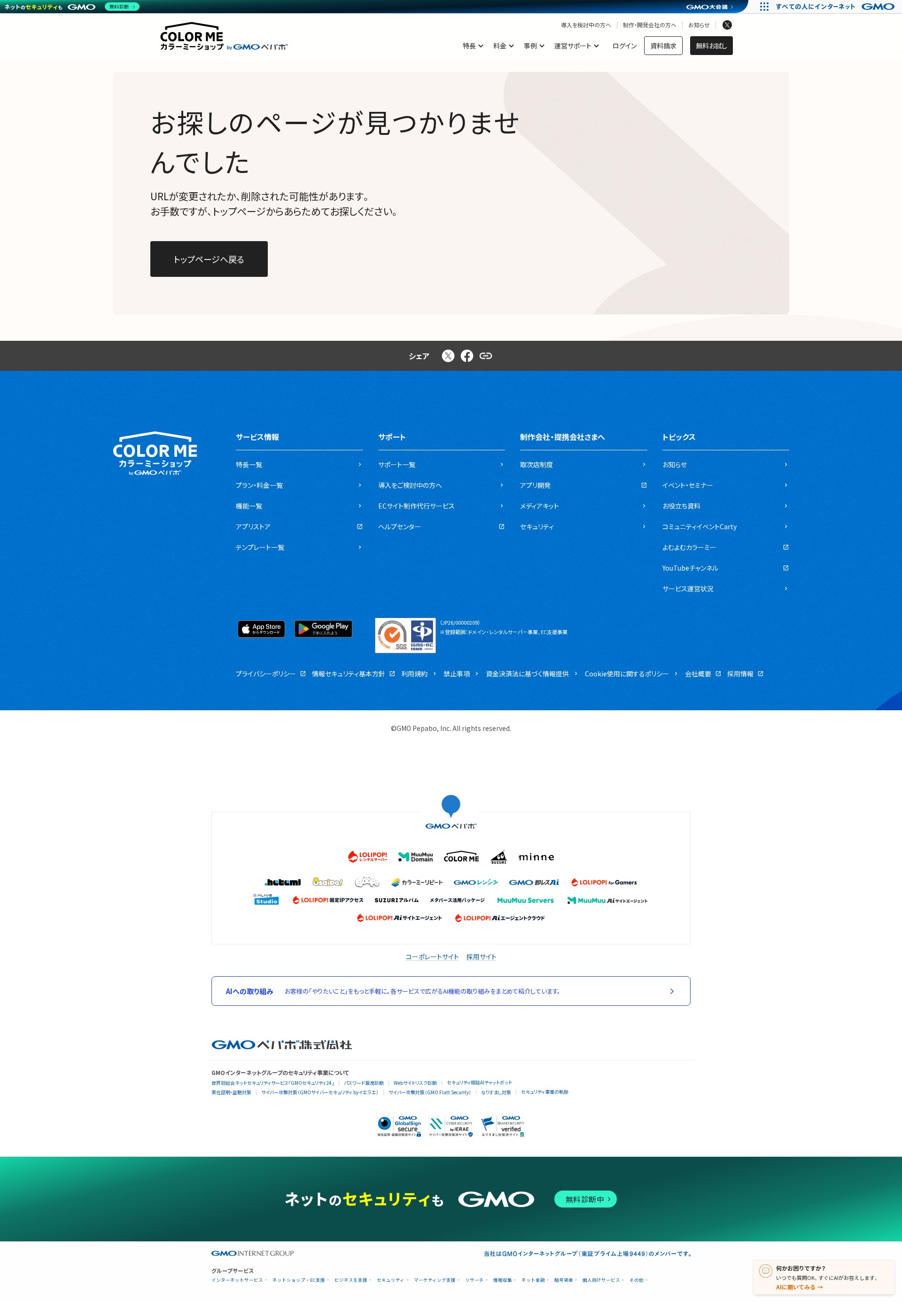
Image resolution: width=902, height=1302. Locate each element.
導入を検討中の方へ (586, 25)
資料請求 (663, 45)
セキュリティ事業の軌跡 (544, 1091)
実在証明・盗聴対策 (231, 1092)
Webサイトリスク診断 (415, 1082)
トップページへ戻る (209, 259)
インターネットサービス (237, 1280)
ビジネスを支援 (350, 1280)
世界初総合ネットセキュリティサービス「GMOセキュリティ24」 (272, 1082)
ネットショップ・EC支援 (298, 1280)
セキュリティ (390, 1280)
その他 (637, 1280)
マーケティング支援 (435, 1280)
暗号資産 (563, 1280)
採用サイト (482, 956)
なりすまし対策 (496, 1092)
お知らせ (699, 25)
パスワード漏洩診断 (364, 1082)
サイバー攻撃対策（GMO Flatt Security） (430, 1092)
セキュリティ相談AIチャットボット (479, 1082)
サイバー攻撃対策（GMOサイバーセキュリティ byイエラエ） (320, 1092)
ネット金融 (533, 1280)
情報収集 (502, 1280)
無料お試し (711, 45)
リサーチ (474, 1280)
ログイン (625, 45)
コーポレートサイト (432, 956)
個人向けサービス (601, 1280)
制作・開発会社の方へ (649, 25)
